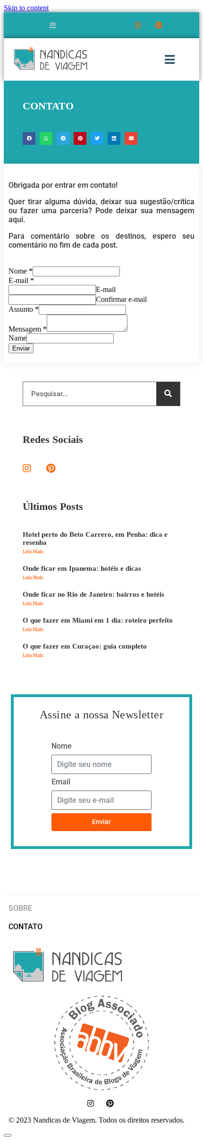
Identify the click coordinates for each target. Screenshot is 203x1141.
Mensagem (27, 329)
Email (60, 781)
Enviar (21, 348)
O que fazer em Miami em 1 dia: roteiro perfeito (98, 620)
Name (17, 338)
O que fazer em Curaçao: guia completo (85, 646)
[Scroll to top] (7, 1135)
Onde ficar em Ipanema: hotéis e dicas (82, 568)
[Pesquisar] (168, 394)
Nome (20, 271)
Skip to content (26, 8)
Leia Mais (33, 552)
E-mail (21, 280)
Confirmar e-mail (121, 299)
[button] (29, 138)
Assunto (23, 309)
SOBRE (20, 908)
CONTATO (25, 926)
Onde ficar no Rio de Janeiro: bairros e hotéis (93, 594)
